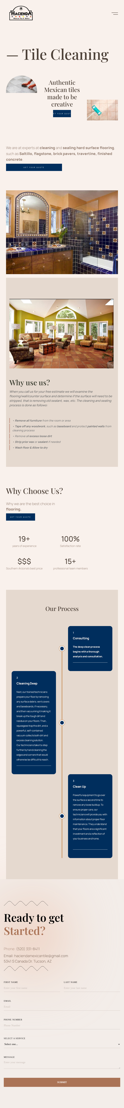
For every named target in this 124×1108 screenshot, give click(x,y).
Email (7, 1001)
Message (9, 1057)
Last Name (70, 982)
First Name (11, 982)
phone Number (13, 1020)
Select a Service (14, 1038)
